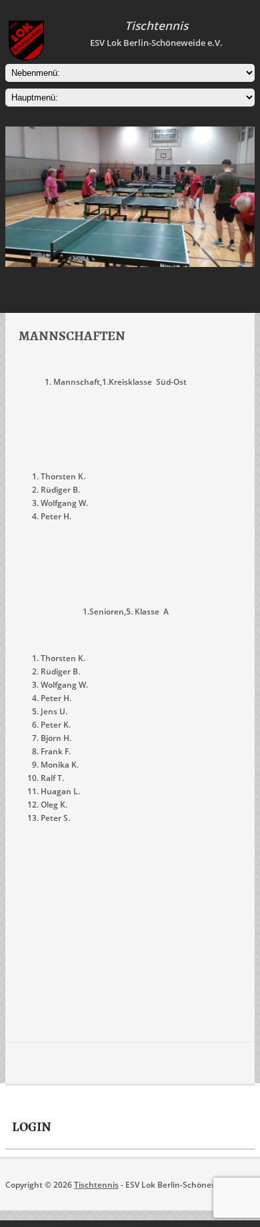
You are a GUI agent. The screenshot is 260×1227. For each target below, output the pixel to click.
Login (31, 1127)
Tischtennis (96, 1184)
